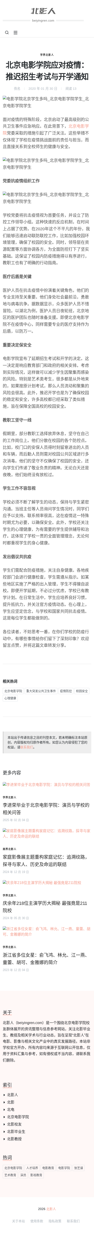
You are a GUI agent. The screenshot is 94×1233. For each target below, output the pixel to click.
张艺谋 (78, 1168)
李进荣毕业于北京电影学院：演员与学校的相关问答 (46, 809)
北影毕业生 (16, 1132)
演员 (23, 1175)
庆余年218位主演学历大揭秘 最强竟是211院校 (45, 907)
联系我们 (26, 747)
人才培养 (32, 1168)
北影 (10, 1102)
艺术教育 (10, 1175)
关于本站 (18, 1221)
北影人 (12, 1095)
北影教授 (14, 1139)
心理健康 (10, 698)
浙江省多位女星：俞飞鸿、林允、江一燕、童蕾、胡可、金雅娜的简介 (46, 959)
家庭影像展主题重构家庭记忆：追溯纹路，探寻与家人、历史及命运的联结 (46, 861)
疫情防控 (66, 691)
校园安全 (82, 691)
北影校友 (14, 1124)
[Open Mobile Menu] (15, 32)
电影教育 (48, 1168)
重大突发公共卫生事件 (41, 691)
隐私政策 (55, 1221)
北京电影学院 (13, 691)
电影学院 (64, 1168)
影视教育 (36, 1175)
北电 (10, 1110)
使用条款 (36, 1221)
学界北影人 (47, 54)
